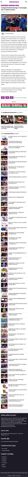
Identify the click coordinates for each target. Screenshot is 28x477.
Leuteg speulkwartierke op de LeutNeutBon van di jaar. (15, 319)
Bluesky (3, 464)
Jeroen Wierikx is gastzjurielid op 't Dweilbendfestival (16, 248)
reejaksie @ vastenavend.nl (8, 426)
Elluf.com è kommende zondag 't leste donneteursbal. (17, 228)
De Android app (5, 450)
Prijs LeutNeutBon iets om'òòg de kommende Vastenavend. (16, 400)
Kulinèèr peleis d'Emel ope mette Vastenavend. (16, 309)
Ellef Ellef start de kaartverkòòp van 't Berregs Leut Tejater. (17, 385)
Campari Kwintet (4, 5)
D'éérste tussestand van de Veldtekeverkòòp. (15, 314)
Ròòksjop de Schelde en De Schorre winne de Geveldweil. (16, 187)
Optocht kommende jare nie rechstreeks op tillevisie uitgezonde (16, 370)
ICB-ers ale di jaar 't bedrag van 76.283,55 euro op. (16, 213)
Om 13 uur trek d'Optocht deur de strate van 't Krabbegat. (16, 147)
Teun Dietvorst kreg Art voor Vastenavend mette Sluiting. (15, 142)
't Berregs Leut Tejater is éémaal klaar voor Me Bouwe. (17, 243)
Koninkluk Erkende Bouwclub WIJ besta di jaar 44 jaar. (17, 304)
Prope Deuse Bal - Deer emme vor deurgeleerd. (16, 334)
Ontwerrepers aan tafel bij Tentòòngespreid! (14, 238)
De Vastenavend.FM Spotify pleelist (9, 441)
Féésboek (4, 457)
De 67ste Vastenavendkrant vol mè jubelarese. (16, 274)
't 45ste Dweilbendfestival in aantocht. (17, 177)
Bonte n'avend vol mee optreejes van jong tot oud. (17, 375)
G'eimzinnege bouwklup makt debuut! (17, 192)
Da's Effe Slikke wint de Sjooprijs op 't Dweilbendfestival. (17, 157)
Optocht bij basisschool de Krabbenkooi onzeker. (14, 258)
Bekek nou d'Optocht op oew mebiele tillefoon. (17, 223)
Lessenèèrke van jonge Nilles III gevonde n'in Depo (15, 279)
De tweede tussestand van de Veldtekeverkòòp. (15, 269)
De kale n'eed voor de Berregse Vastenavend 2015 (15, 380)
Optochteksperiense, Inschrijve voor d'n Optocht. (17, 345)
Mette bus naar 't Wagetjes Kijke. (16, 197)
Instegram (4, 459)
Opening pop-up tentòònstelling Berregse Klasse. (16, 233)
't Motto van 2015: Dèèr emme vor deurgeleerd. (16, 395)
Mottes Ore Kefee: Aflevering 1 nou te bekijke (19, 127)
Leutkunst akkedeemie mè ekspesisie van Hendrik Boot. (17, 294)
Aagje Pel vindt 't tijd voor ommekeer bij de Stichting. (17, 329)
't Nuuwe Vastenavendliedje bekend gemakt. (16, 299)
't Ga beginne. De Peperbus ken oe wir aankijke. (17, 218)
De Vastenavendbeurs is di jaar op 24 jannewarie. (17, 339)
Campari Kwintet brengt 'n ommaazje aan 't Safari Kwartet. (14, 9)
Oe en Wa (18, 475)
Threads (4, 466)
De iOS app (4, 448)
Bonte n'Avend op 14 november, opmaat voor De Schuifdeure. (15, 405)
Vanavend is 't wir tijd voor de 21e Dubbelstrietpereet (16, 263)
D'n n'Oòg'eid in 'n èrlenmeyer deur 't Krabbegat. (17, 203)
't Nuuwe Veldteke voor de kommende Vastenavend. (17, 390)
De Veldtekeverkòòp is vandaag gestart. (16, 355)
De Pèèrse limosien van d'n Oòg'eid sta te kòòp (17, 137)
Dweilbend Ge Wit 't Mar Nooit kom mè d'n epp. (17, 289)
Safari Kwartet (11, 5)
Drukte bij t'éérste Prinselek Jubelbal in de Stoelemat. (17, 162)
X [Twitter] (4, 462)
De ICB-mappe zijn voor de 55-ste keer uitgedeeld (17, 360)
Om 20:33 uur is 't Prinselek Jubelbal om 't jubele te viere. (16, 172)
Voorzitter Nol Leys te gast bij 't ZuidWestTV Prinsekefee (15, 208)
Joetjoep (4, 460)
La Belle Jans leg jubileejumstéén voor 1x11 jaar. (17, 253)
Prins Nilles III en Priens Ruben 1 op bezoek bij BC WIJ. (16, 182)
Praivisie (9, 475)
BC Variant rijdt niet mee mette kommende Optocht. (15, 350)
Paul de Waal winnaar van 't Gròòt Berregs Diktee (16, 284)
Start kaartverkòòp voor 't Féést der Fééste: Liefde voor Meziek (7, 127)
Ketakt (13, 475)
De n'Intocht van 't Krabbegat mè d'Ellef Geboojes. (16, 167)
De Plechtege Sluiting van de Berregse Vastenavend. (17, 152)
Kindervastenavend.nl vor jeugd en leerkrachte (16, 324)
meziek (17, 5)
